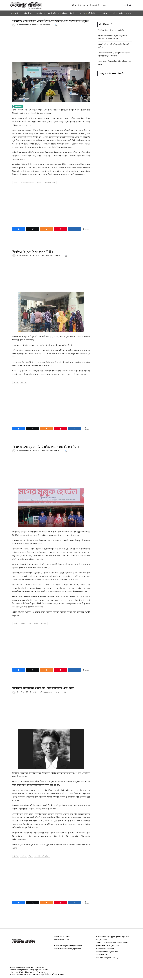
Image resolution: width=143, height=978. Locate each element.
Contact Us (39, 967)
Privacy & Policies (26, 967)
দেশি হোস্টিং (28, 972)
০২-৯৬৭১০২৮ (114, 958)
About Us (14, 967)
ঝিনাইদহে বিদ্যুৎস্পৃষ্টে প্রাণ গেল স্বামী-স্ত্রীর (111, 30)
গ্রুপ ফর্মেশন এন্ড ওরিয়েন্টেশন (27, 182)
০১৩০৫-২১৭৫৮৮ (123, 943)
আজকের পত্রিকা (68, 13)
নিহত (30, 856)
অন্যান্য (128, 13)
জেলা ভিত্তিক (52, 13)
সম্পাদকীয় (103, 13)
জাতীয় (17, 13)
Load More (51, 920)
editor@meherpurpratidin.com (71, 946)
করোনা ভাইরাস (117, 13)
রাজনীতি (27, 13)
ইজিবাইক (16, 856)
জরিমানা (15, 623)
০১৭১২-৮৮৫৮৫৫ (112, 946)
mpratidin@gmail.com (73, 949)
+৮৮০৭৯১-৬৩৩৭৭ (109, 943)
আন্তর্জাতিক (39, 13)
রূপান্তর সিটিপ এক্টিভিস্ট (50, 182)
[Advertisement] (51, 44)
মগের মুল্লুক (43, 623)
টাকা (30, 623)
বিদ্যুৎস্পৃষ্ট (23, 382)
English (92, 13)
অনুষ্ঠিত (15, 182)
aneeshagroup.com (111, 952)
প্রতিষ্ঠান (36, 623)
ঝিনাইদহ (39, 182)
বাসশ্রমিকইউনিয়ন (44, 856)
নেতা (36, 856)
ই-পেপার (82, 13)
